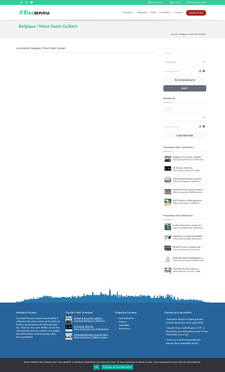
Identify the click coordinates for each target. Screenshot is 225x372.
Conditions (165, 12)
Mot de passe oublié (197, 2)
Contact (178, 12)
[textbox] (184, 62)
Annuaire (127, 12)
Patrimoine (124, 328)
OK (96, 367)
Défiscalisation (126, 318)
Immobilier (124, 325)
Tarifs (153, 12)
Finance (123, 321)
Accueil (174, 34)
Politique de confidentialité (117, 367)
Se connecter (156, 2)
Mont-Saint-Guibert (197, 34)
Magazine (142, 12)
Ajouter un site (196, 12)
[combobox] (185, 62)
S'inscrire (177, 2)
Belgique (183, 34)
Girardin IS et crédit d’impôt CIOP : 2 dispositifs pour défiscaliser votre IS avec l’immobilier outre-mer (187, 331)
